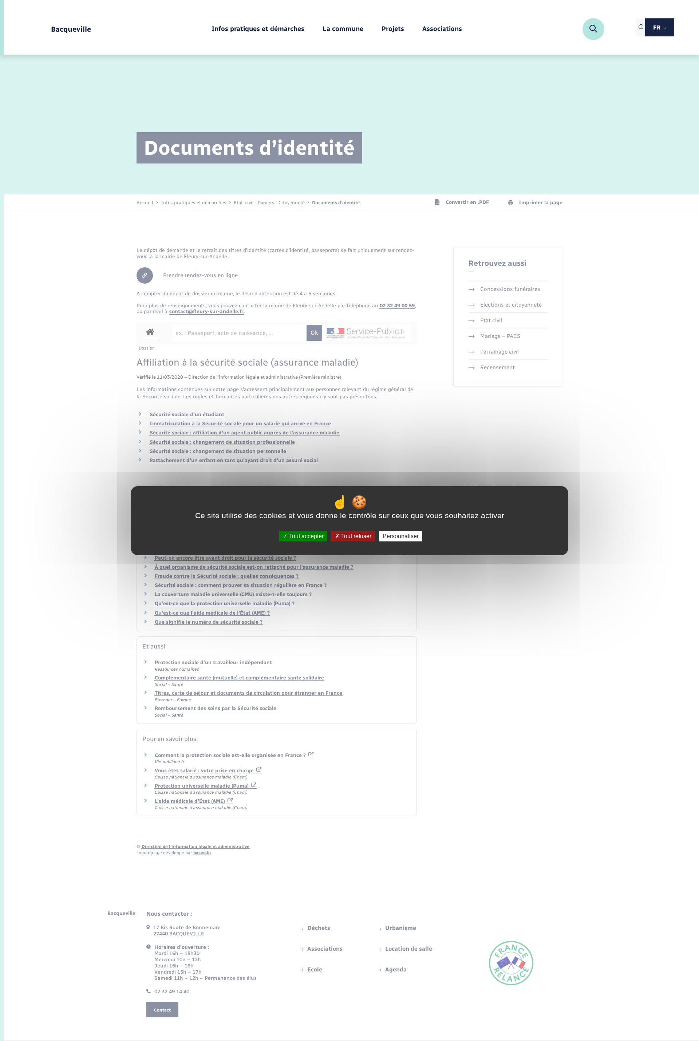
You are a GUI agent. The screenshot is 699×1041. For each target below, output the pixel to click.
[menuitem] (258, 29)
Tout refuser (355, 536)
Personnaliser (401, 536)
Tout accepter (306, 536)
